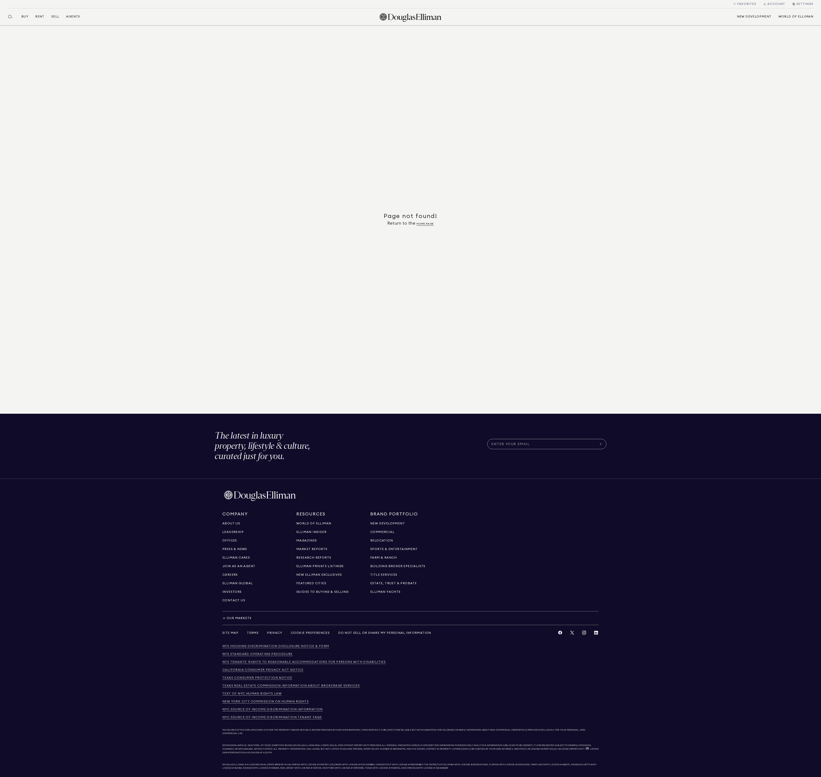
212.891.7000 (278, 745)
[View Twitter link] (572, 634)
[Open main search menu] (12, 16)
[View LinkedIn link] (596, 634)
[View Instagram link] (584, 634)
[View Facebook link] (560, 634)
